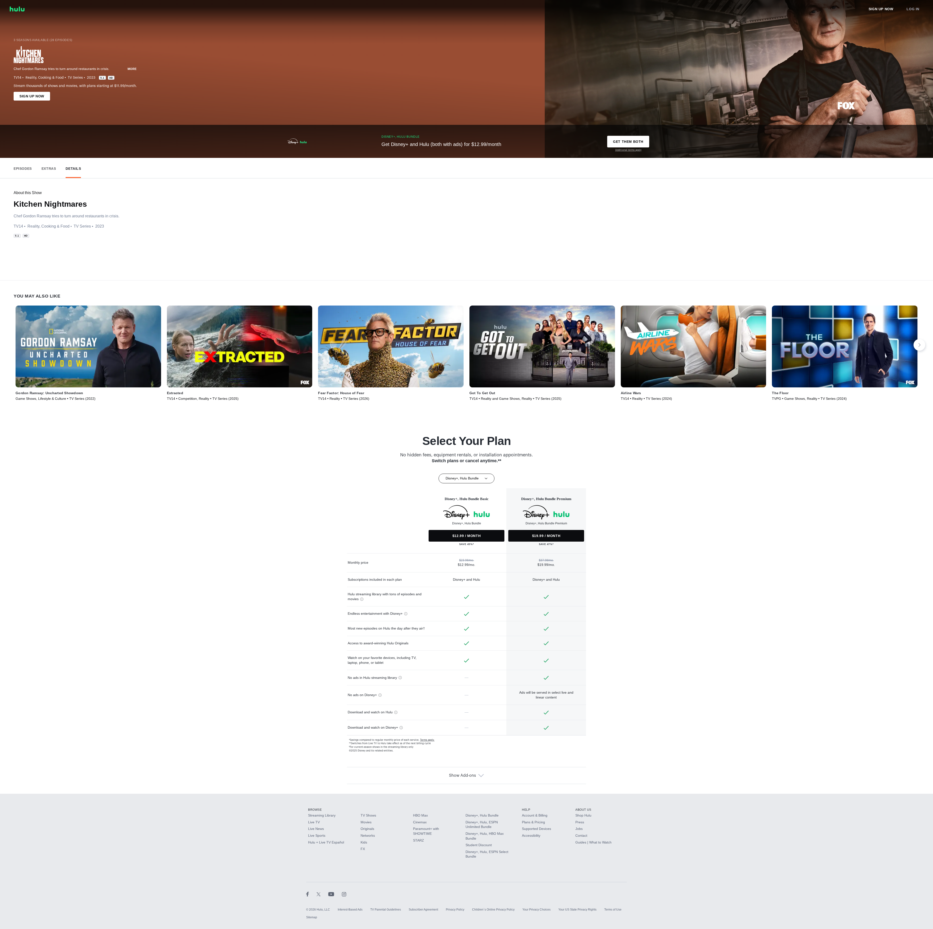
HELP (526, 809)
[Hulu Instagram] (344, 894)
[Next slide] (919, 345)
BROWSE (315, 809)
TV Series (75, 77)
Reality (31, 77)
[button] (23, 167)
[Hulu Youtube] (335, 894)
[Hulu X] (322, 894)
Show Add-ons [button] (462, 775)
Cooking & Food (51, 77)
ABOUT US (583, 809)
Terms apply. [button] (427, 740)
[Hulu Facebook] (311, 894)
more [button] (132, 69)
